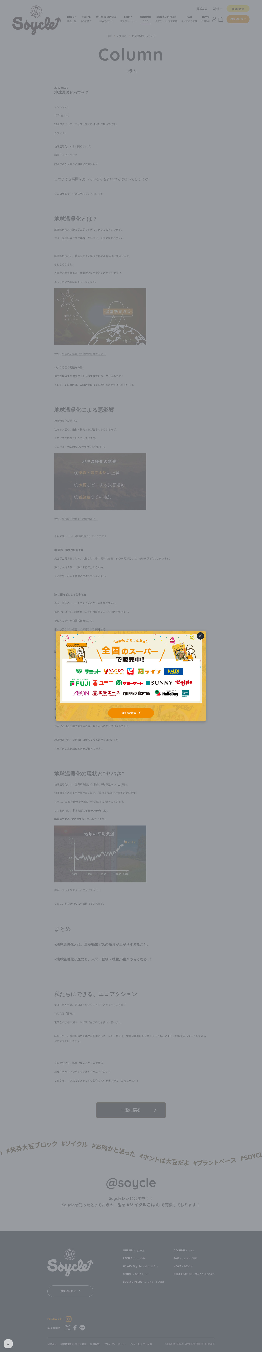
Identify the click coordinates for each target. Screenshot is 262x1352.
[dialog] (131, 676)
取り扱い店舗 (129, 713)
